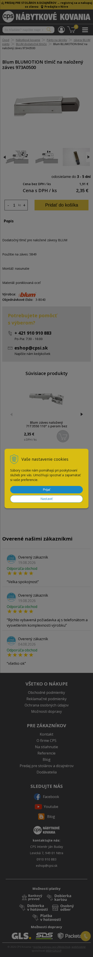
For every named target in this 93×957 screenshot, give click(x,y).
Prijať (46, 489)
